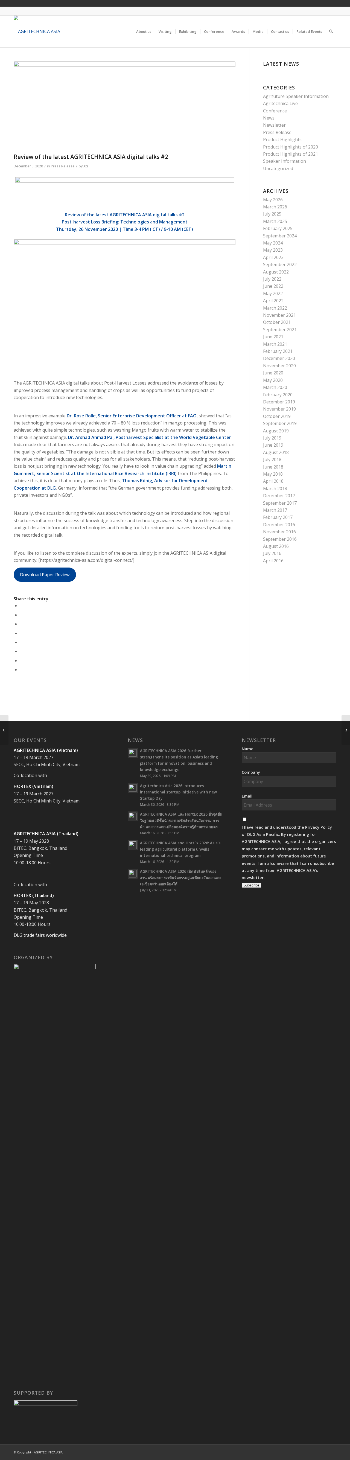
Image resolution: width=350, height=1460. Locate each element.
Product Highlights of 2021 (290, 154)
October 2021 (277, 322)
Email (247, 796)
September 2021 (280, 330)
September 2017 (280, 503)
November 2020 (279, 366)
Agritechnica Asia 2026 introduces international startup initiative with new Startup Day (178, 792)
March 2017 (275, 510)
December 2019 (279, 402)
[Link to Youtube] (324, 11)
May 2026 (273, 200)
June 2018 (273, 467)
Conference (275, 111)
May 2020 (273, 380)
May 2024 (273, 243)
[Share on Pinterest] (21, 624)
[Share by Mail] (21, 670)
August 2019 (276, 431)
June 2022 (273, 286)
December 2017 (279, 496)
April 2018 (273, 481)
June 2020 (273, 373)
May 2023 (273, 250)
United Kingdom (295, 3)
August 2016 (276, 546)
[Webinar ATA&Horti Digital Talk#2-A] (124, 105)
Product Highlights (282, 139)
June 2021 (273, 337)
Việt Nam (303, 3)
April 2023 (273, 257)
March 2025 (275, 221)
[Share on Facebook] (21, 606)
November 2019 (279, 409)
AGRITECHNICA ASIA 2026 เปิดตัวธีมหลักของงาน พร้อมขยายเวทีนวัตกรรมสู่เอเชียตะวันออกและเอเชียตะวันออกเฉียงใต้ (180, 877)
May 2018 (273, 474)
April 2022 (273, 301)
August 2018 (276, 452)
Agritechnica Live (280, 103)
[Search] (331, 31)
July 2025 (272, 214)
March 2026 (275, 207)
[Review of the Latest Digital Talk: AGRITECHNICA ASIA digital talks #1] (4, 730)
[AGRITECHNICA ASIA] (37, 31)
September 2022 (280, 264)
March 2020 (275, 387)
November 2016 (279, 532)
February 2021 (278, 351)
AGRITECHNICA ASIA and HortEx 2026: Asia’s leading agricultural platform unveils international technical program (180, 849)
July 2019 (272, 438)
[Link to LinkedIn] (332, 11)
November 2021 (279, 315)
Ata (86, 166)
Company (251, 772)
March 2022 (275, 308)
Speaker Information (284, 161)
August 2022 (276, 272)
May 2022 (273, 293)
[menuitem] (144, 31)
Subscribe (251, 885)
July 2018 (272, 459)
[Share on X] (21, 615)
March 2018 (275, 488)
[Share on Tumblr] (21, 642)
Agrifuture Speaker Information (296, 96)
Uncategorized (278, 168)
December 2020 (279, 358)
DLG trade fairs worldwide (40, 935)
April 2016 (273, 561)
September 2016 (280, 539)
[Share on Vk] (21, 651)
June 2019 (273, 445)
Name (247, 748)
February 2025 (278, 228)
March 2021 (275, 344)
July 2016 (272, 553)
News (269, 118)
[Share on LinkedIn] (21, 633)
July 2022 (272, 279)
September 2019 (280, 423)
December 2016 (279, 525)
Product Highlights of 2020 (290, 147)
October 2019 (277, 416)
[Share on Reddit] (21, 661)
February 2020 (278, 395)
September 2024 (280, 236)
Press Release (63, 166)
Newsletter (274, 125)
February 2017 (278, 517)
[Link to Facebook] (316, 11)
